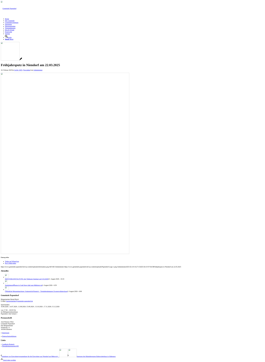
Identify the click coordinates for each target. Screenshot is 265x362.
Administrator (37, 70)
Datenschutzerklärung (9, 336)
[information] (11, 60)
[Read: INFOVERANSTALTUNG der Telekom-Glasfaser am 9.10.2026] (7, 277)
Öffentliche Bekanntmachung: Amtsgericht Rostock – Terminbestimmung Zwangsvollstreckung (36, 291)
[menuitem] (134, 19)
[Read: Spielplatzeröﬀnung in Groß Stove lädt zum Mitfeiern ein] (6, 283)
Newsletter (26, 70)
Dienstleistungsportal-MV (10, 346)
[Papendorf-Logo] (8, 8)
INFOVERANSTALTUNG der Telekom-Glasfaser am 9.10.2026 (26, 279)
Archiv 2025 (18, 70)
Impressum (5, 333)
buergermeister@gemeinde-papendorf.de (19, 301)
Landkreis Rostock (8, 344)
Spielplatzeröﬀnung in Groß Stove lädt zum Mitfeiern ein (23, 285)
